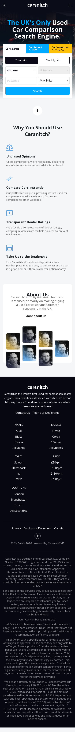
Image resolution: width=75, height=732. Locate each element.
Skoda (19, 442)
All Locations (18, 511)
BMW (18, 437)
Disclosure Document (38, 528)
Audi (19, 431)
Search (37, 91)
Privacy (16, 528)
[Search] (3, 5)
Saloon (18, 462)
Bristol (18, 505)
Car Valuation (60, 49)
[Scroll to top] (38, 536)
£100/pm (56, 468)
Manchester (19, 499)
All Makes (19, 448)
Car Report (35, 49)
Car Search (12, 48)
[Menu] (71, 5)
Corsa (56, 437)
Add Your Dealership (46, 413)
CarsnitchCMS (56, 543)
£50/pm (56, 462)
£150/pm (56, 473)
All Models (56, 448)
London (19, 494)
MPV (19, 479)
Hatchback (19, 468)
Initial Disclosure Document (19, 594)
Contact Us (23, 413)
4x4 (19, 473)
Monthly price (53, 60)
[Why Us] (37, 111)
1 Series (56, 442)
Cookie (58, 528)
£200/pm (56, 479)
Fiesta (56, 431)
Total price (21, 60)
